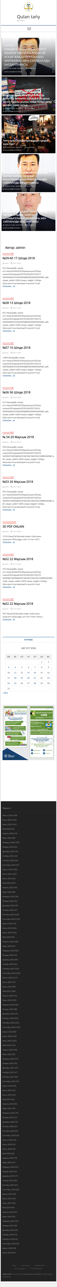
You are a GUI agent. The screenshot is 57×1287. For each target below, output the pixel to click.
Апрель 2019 (8, 1212)
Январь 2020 (8, 1171)
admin (6, 263)
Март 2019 (7, 1216)
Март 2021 (7, 1108)
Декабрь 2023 (8, 959)
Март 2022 (7, 1054)
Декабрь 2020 (8, 1122)
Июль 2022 (7, 1036)
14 (35, 672)
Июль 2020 (7, 1144)
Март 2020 (7, 1162)
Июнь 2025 (7, 878)
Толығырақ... (10, 286)
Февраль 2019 (9, 1221)
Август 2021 (8, 1086)
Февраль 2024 (9, 950)
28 (35, 683)
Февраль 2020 (9, 1167)
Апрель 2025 (8, 887)
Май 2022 (7, 1045)
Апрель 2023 (8, 996)
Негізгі (14, 1265)
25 (15, 683)
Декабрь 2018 (8, 1230)
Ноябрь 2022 (8, 1018)
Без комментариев (14, 72)
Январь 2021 (8, 1117)
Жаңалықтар (9, 44)
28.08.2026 (32, 68)
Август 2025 (8, 869)
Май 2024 (7, 937)
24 (8, 683)
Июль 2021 (7, 1090)
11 (15, 672)
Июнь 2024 (7, 932)
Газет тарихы (25, 1265)
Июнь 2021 (7, 1095)
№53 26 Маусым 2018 (18, 482)
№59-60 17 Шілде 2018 (19, 258)
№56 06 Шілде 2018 (16, 392)
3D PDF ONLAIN (13, 526)
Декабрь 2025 (8, 851)
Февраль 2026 (9, 842)
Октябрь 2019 (8, 1185)
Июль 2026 (7, 820)
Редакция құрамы (36, 1268)
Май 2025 (7, 883)
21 (35, 678)
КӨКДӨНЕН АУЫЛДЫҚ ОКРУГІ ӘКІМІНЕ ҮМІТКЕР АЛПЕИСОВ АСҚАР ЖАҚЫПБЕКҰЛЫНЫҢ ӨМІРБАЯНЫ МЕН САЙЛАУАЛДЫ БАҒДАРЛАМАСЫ (27, 56)
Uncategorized (9, 522)
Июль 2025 (7, 874)
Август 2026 (8, 815)
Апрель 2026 (8, 833)
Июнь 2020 (7, 1149)
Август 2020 (8, 1140)
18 (15, 678)
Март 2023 (7, 1000)
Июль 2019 (7, 1198)
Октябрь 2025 (8, 860)
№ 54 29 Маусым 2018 (18, 437)
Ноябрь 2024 (8, 910)
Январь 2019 (8, 1225)
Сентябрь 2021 (9, 1081)
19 (22, 678)
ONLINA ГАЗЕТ (8, 254)
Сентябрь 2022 (9, 1027)
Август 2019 (8, 1194)
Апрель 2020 (8, 1158)
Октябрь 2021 (8, 1077)
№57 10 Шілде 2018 (16, 347)
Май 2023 (7, 991)
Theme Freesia (28, 1274)
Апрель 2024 (8, 941)
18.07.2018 (16, 263)
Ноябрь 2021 (8, 1072)
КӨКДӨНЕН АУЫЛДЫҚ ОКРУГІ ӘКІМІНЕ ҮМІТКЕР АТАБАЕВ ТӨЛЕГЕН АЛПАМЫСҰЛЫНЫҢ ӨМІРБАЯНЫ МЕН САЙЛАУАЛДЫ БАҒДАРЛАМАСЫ (25, 216)
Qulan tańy (28, 16)
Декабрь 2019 (8, 1176)
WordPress (38, 1274)
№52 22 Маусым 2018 (18, 559)
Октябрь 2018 (8, 1239)
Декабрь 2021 (8, 1068)
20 (28, 678)
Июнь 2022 (7, 1041)
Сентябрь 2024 (9, 919)
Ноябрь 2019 (8, 1180)
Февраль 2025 (9, 896)
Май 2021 (7, 1099)
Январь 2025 (8, 901)
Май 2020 (7, 1153)
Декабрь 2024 (8, 905)
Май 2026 (7, 829)
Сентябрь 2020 (9, 1135)
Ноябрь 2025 (8, 856)
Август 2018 (8, 1248)
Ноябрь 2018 (8, 1234)
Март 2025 (7, 892)
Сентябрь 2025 (9, 865)
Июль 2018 (7, 1252)
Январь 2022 (8, 1063)
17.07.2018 (16, 564)
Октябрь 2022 (8, 1023)
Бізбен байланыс (20, 1268)
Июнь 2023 (7, 987)
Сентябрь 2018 (9, 1243)
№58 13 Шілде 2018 (16, 303)
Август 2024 (8, 923)
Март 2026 (7, 838)
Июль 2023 (7, 982)
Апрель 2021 (8, 1104)
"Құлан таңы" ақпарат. (15, 68)
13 (28, 672)
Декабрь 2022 (8, 1014)
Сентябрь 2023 (9, 973)
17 (8, 678)
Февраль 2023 (9, 1005)
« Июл (5, 693)
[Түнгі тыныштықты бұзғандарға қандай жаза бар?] (28, 134)
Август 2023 (8, 977)
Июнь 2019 (7, 1203)
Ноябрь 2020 (8, 1126)
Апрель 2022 (8, 1050)
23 (48, 678)
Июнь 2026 (7, 824)
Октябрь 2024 (8, 914)
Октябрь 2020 (8, 1131)
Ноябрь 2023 (8, 964)
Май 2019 (7, 1207)
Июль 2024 (7, 928)
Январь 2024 (8, 955)
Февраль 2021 (9, 1113)
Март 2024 (7, 946)
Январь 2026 (8, 847)
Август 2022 (8, 1032)
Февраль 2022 (9, 1059)
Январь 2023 (8, 1009)
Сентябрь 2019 (9, 1189)
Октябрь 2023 (8, 968)
